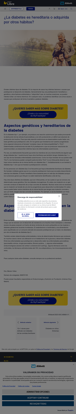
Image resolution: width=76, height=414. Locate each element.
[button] (26, 215)
